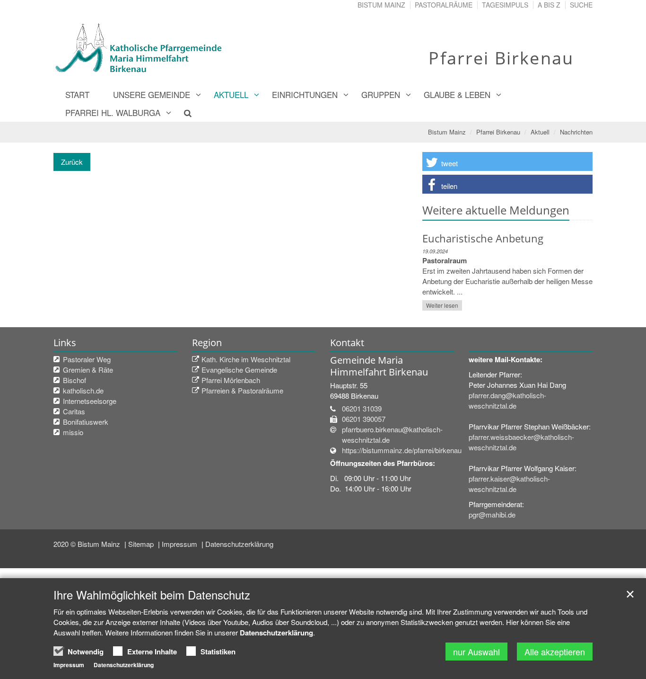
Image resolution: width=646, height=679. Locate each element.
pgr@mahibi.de (492, 514)
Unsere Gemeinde (151, 94)
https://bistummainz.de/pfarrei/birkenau (402, 450)
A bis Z (549, 4)
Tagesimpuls (505, 4)
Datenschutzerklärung (239, 544)
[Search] (182, 113)
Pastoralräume (443, 4)
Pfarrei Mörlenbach (230, 380)
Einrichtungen (305, 94)
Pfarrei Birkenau (498, 131)
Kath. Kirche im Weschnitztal (245, 359)
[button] (507, 161)
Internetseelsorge (89, 401)
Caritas (74, 411)
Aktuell (231, 94)
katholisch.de (83, 390)
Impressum (180, 544)
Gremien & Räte (88, 370)
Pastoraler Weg (87, 359)
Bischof (74, 380)
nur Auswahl (476, 651)
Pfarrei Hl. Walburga (112, 112)
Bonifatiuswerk (85, 422)
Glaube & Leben (457, 94)
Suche (581, 4)
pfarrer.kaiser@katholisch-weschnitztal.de (509, 484)
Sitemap (142, 544)
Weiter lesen (442, 305)
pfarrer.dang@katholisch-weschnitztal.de (507, 400)
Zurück (72, 162)
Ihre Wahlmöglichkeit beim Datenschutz (151, 595)
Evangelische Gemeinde (239, 370)
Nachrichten (576, 131)
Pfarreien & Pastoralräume (242, 390)
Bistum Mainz (381, 4)
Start (77, 94)
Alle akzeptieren (554, 651)
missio (73, 432)
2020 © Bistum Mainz (87, 544)
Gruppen (380, 94)
